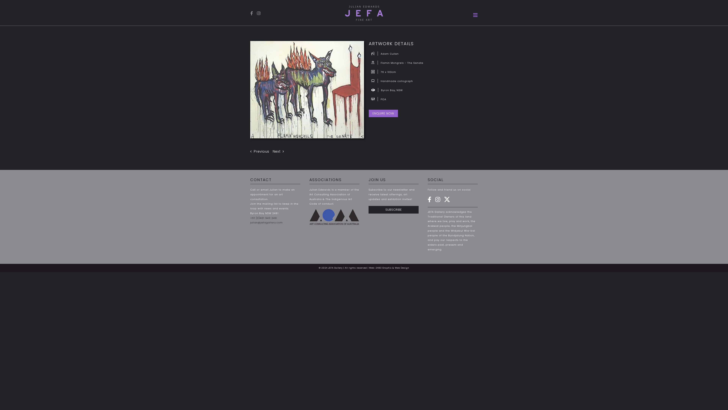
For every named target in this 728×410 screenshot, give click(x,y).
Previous (261, 151)
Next (277, 151)
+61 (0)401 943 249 (263, 218)
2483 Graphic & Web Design (392, 267)
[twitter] (447, 199)
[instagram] (259, 13)
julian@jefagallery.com (266, 222)
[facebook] (251, 13)
